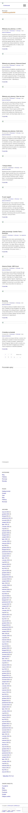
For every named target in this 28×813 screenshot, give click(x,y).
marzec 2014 (5, 692)
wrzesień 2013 (5, 704)
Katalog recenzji (6, 491)
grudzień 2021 (5, 514)
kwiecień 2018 (5, 589)
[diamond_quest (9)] (14, 57)
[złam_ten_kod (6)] (14, 90)
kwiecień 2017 (5, 614)
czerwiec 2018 (5, 585)
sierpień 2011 (5, 757)
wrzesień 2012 (5, 730)
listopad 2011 (5, 751)
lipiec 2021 (4, 524)
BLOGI (13, 12)
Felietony (4, 477)
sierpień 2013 (5, 706)
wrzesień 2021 (5, 520)
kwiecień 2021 (5, 530)
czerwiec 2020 (5, 541)
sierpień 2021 (5, 522)
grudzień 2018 (5, 572)
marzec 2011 (5, 767)
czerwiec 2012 (5, 736)
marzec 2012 (5, 742)
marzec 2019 (5, 566)
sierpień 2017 (5, 606)
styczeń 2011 (5, 771)
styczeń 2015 (5, 671)
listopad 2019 (5, 549)
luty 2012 (4, 744)
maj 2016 (4, 637)
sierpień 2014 (5, 681)
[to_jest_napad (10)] (14, 190)
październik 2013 (6, 702)
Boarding (5, 301)
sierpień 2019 (5, 556)
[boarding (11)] (14, 294)
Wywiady (4, 481)
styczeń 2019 (5, 570)
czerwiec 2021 (5, 526)
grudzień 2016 (5, 623)
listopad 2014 (5, 675)
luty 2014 (4, 694)
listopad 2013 (5, 700)
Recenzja (18, 30)
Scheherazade (10, 805)
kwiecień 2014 (5, 690)
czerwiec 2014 (5, 686)
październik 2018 (6, 577)
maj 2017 (4, 612)
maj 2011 (4, 763)
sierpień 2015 (5, 656)
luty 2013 (4, 719)
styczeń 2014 (5, 696)
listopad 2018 (5, 574)
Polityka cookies (6, 796)
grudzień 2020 (5, 532)
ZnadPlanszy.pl (6, 12)
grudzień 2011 (5, 748)
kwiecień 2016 (5, 639)
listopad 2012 (5, 725)
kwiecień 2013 (5, 715)
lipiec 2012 (4, 734)
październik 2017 (6, 602)
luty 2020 (4, 545)
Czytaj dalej (4, 48)
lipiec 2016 (4, 633)
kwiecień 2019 (5, 564)
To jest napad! (6, 197)
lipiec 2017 (4, 608)
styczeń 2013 (5, 721)
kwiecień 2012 (5, 740)
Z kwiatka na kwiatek (8, 332)
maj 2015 (4, 662)
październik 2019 (6, 551)
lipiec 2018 (4, 583)
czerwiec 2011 (5, 761)
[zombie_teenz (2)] (14, 225)
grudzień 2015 (5, 648)
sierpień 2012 (5, 732)
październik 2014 (6, 677)
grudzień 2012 (5, 723)
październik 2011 (6, 753)
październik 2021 (6, 518)
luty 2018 (4, 593)
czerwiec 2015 (5, 660)
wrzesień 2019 (5, 553)
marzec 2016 (5, 641)
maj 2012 (4, 738)
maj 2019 (4, 562)
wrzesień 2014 (5, 679)
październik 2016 (6, 627)
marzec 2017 (5, 616)
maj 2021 (4, 528)
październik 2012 (6, 727)
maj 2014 (4, 688)
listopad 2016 (5, 625)
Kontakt (4, 493)
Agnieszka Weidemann (6, 32)
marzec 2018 (5, 591)
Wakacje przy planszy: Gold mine (12, 131)
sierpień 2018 (5, 581)
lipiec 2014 (4, 683)
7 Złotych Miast (7, 165)
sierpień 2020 (5, 537)
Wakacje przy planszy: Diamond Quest (14, 63)
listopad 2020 (5, 535)
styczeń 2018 (5, 595)
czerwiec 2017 (5, 610)
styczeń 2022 (5, 512)
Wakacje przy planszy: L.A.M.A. (12, 29)
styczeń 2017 (5, 621)
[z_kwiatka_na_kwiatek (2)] (14, 326)
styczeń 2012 (5, 746)
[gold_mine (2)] (14, 125)
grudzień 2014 (5, 673)
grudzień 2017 (5, 597)
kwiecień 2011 (5, 765)
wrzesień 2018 (5, 579)
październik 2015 (6, 652)
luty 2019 (4, 568)
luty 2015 (4, 669)
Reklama (4, 790)
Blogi (3, 788)
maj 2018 (4, 587)
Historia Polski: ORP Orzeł (10, 266)
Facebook (4, 792)
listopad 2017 (5, 600)
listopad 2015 (5, 650)
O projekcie (5, 786)
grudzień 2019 (5, 547)
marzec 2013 (5, 717)
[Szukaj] (20, 5)
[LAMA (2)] (14, 22)
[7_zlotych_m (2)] (14, 159)
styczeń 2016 (5, 646)
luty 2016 (4, 644)
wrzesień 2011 (5, 755)
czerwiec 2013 (5, 711)
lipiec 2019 (4, 558)
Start (3, 495)
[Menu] (24, 5)
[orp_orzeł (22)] (14, 260)
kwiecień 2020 (5, 543)
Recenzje (4, 10)
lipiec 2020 (4, 539)
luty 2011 (4, 769)
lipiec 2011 (4, 759)
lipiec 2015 (4, 658)
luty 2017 (4, 618)
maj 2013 (4, 713)
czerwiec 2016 (5, 635)
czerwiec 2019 (5, 560)
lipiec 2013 (4, 709)
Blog (3, 474)
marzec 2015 (5, 667)
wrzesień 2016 (5, 629)
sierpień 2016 (5, 631)
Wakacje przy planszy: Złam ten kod (13, 96)
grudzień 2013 (5, 698)
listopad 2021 (5, 516)
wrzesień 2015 (5, 654)
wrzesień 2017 (5, 604)
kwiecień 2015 (5, 665)
